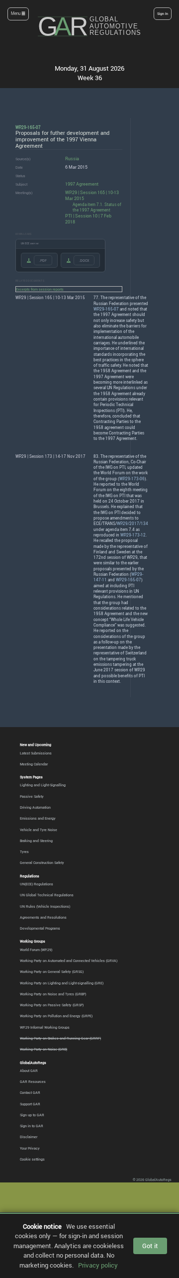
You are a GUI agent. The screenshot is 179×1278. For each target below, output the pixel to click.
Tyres (24, 851)
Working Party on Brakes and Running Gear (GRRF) (60, 1038)
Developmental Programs (40, 928)
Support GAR (30, 1103)
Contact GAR (30, 1092)
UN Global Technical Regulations (47, 894)
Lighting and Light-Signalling (43, 784)
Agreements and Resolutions (43, 917)
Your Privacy (30, 1148)
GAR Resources (33, 1081)
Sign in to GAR (31, 1125)
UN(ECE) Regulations (36, 883)
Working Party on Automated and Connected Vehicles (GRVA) (68, 960)
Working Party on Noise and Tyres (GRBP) (53, 993)
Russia (72, 159)
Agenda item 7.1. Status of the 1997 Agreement (97, 207)
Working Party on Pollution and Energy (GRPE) (56, 1015)
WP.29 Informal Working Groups (45, 1027)
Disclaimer (28, 1136)
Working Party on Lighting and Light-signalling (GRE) (61, 982)
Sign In (162, 13)
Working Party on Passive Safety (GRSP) (52, 1004)
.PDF (43, 260)
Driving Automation (35, 807)
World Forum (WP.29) (36, 949)
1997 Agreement (81, 184)
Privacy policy (98, 1265)
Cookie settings (32, 1159)
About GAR (29, 1070)
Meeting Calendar (34, 763)
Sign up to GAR (32, 1114)
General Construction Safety (42, 862)
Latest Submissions (36, 752)
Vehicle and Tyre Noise (38, 829)
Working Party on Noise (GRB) (43, 1049)
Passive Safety (32, 796)
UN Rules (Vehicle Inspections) (45, 906)
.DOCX (84, 260)
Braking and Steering (36, 840)
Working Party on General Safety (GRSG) (52, 971)
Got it (150, 1245)
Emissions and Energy (38, 818)
